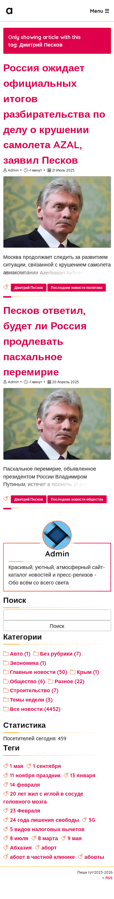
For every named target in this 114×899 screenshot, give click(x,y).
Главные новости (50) (38, 672)
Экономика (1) (28, 663)
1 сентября (47, 766)
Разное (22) (69, 681)
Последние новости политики (76, 287)
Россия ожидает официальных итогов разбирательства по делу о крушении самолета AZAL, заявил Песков (54, 113)
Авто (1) (20, 653)
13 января (83, 775)
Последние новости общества (77, 499)
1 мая (16, 766)
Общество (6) (27, 681)
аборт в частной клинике (42, 857)
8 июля (19, 838)
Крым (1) (88, 672)
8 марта (48, 838)
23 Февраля (25, 810)
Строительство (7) (34, 690)
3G (92, 820)
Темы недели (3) (31, 699)
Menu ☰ (99, 10)
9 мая (75, 838)
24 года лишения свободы (44, 820)
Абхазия (21, 847)
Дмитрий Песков (28, 287)
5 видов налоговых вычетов (47, 829)
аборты (94, 857)
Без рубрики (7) (60, 653)
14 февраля (25, 784)
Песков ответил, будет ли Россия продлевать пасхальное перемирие (45, 341)
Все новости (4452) (35, 709)
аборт (49, 847)
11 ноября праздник (35, 775)
